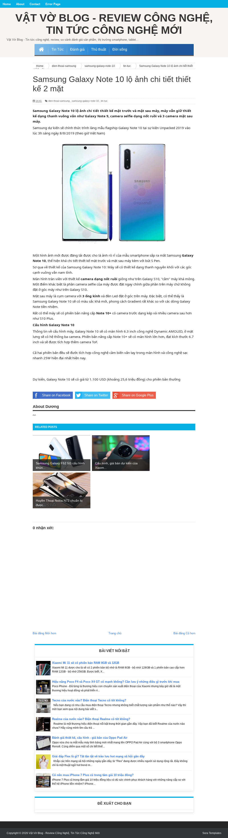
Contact (35, 4)
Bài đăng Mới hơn (44, 633)
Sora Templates (211, 833)
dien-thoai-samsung (59, 101)
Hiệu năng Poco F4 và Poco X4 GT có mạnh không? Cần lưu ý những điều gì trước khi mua (115, 681)
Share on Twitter (96, 395)
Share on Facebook (56, 395)
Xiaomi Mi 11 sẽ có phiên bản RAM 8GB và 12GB (85, 662)
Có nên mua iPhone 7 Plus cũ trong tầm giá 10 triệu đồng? (93, 775)
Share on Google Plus (138, 395)
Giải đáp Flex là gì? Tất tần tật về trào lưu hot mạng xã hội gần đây (98, 756)
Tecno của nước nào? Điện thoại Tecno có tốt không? (89, 700)
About (20, 4)
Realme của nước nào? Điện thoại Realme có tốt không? (91, 719)
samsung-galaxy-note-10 (85, 101)
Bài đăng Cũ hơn (184, 633)
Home (7, 4)
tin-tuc (104, 101)
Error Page (52, 4)
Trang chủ (114, 633)
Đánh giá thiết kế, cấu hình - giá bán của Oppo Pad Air (89, 737)
